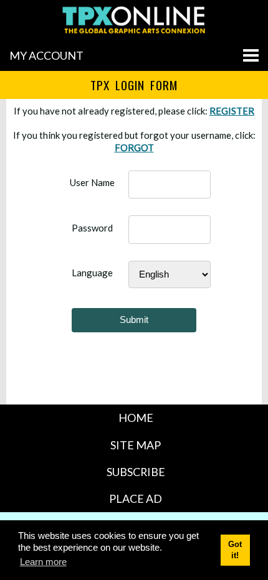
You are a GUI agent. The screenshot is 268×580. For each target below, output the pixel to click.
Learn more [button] (43, 562)
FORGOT (134, 147)
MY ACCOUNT (46, 55)
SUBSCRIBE (136, 472)
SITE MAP (135, 445)
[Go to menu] (251, 55)
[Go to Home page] (134, 33)
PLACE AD (135, 498)
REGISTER (231, 110)
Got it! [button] (235, 549)
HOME (135, 417)
